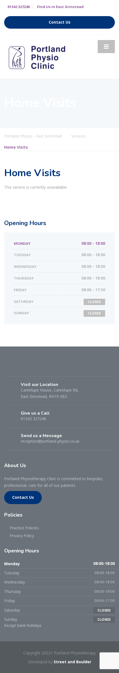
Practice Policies (24, 527)
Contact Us (59, 22)
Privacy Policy (22, 535)
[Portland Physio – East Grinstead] (37, 56)
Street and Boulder (72, 661)
